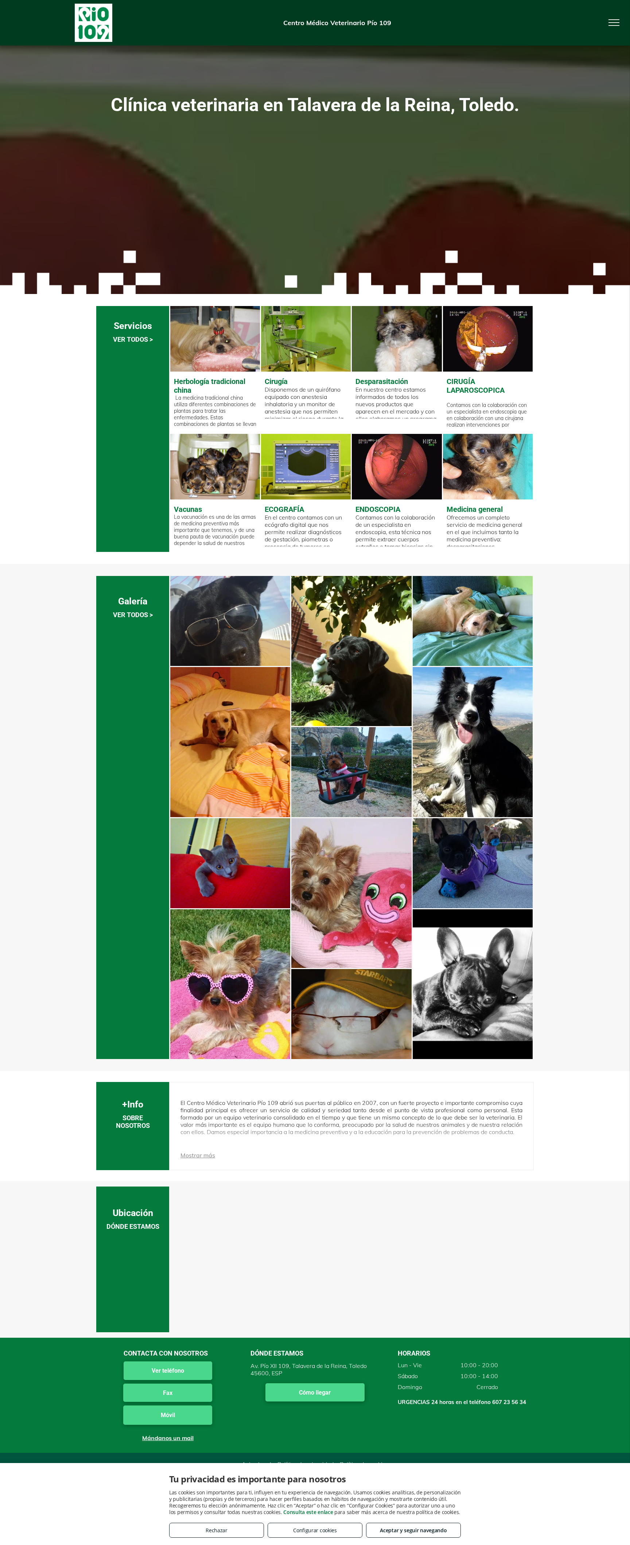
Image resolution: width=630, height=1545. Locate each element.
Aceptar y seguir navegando (413, 1530)
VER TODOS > (133, 339)
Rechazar (217, 1530)
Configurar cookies (315, 1530)
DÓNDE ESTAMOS (132, 1226)
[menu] (613, 22)
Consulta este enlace (308, 1512)
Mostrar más (197, 1155)
